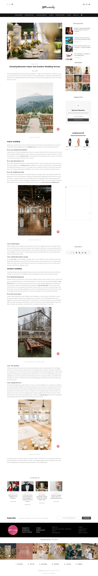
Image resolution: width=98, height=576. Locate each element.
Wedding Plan (29, 15)
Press (54, 531)
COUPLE (75, 34)
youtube (68, 564)
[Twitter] (9, 4)
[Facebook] (7, 4)
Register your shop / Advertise (61, 529)
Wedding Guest (60, 15)
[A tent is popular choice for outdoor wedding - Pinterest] (58, 354)
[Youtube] (86, 4)
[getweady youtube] (82, 253)
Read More (13, 501)
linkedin (80, 564)
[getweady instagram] (76, 253)
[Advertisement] (78, 173)
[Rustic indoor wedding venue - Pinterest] (58, 232)
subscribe (86, 518)
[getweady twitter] (73, 253)
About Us (76, 15)
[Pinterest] (83, 4)
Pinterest (56, 564)
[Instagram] (12, 4)
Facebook (20, 564)
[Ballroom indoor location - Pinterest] (58, 446)
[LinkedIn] (89, 4)
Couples (38, 528)
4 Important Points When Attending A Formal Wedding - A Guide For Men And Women (27, 498)
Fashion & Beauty (41, 15)
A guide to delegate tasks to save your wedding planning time (56, 496)
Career (80, 527)
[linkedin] (85, 253)
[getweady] (13, 530)
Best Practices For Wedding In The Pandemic (13, 496)
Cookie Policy (82, 529)
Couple (51, 15)
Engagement (19, 15)
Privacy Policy (83, 533)
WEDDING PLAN (34, 64)
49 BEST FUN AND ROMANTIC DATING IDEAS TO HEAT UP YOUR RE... (82, 30)
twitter (32, 564)
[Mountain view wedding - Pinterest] (58, 129)
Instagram (54, 539)
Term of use (82, 531)
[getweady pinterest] (79, 253)
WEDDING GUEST (27, 493)
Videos (69, 15)
